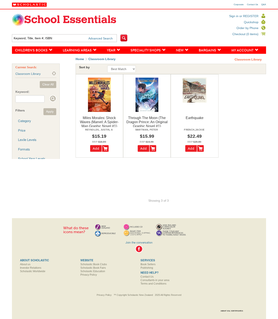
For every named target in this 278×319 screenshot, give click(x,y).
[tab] (35, 120)
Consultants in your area (155, 280)
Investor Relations (30, 267)
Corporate (239, 4)
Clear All (48, 84)
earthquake (195, 118)
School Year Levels (31, 158)
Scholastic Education (92, 271)
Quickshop (251, 22)
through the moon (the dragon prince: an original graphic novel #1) (147, 122)
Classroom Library (102, 59)
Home (80, 59)
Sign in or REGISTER (243, 16)
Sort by (84, 67)
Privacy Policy (88, 274)
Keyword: (22, 91)
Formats (24, 149)
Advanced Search (100, 38)
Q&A (263, 4)
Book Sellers (148, 264)
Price (21, 130)
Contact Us (252, 4)
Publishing (147, 267)
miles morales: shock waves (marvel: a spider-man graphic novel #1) (99, 122)
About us (25, 264)
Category (24, 120)
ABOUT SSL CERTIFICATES (232, 311)
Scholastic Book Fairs (93, 267)
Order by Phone (247, 28)
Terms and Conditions (153, 283)
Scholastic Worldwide (32, 271)
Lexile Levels (27, 139)
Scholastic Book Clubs (93, 264)
